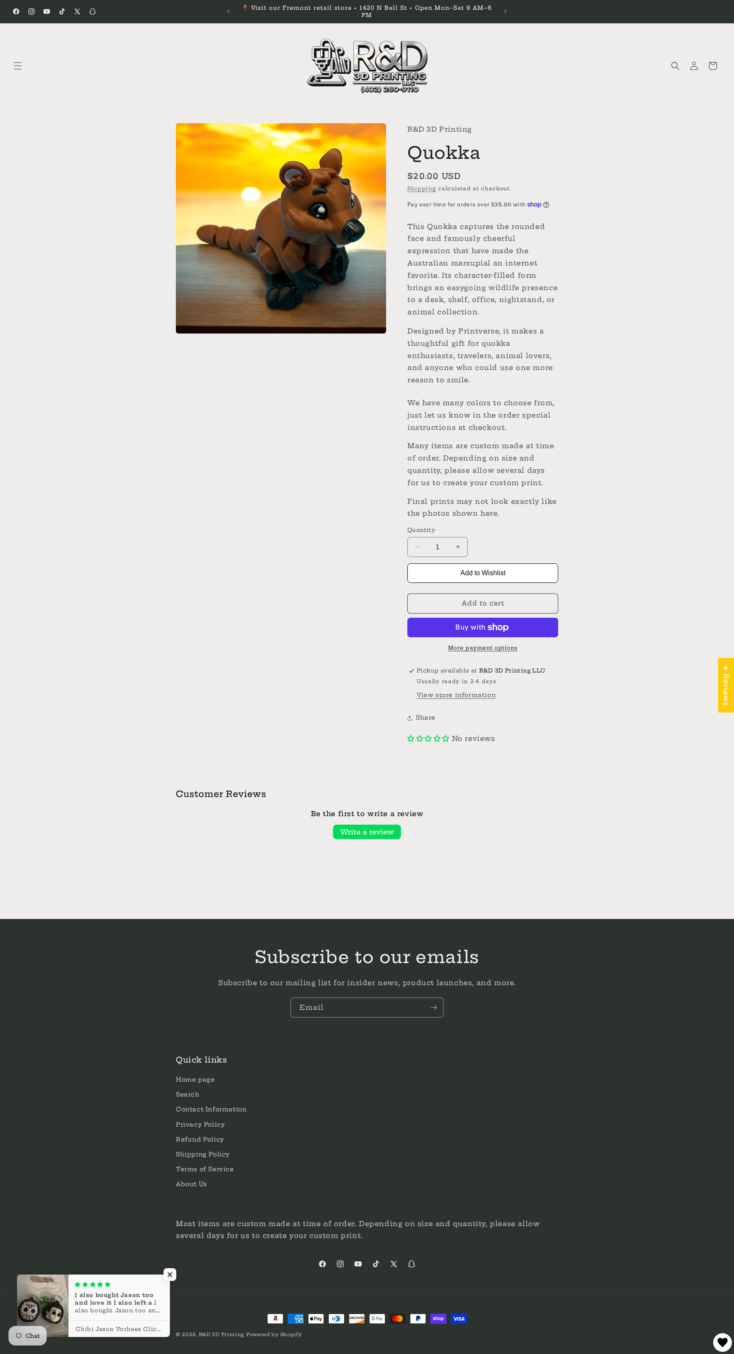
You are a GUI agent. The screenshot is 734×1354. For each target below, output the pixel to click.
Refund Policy (200, 1139)
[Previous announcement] (228, 11)
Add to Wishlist (482, 573)
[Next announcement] (505, 11)
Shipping (421, 188)
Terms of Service (205, 1169)
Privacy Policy (200, 1124)
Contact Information (211, 1110)
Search (188, 1095)
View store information (456, 695)
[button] (17, 66)
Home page (195, 1080)
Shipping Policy (203, 1154)
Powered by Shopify (274, 1334)
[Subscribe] (433, 1008)
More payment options (483, 647)
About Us (191, 1184)
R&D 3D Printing (222, 1334)
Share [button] (425, 717)
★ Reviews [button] (726, 684)
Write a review (367, 832)
